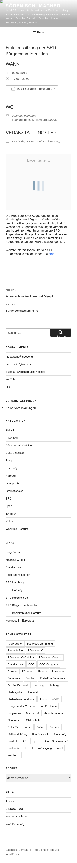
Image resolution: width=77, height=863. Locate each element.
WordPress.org (15, 824)
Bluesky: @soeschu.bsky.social (25, 371)
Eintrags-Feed (14, 809)
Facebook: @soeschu (19, 364)
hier (51, 254)
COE (31, 664)
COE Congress (15, 453)
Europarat (58, 671)
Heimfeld (33, 692)
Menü (40, 32)
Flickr (9, 387)
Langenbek (14, 713)
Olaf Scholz (33, 720)
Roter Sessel (40, 734)
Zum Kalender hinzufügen (34, 89)
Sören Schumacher (33, 5)
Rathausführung (17, 734)
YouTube (11, 379)
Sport (9, 506)
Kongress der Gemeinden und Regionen (32, 706)
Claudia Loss (13, 567)
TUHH (29, 748)
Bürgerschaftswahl (50, 657)
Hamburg (11, 468)
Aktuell (10, 430)
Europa (10, 460)
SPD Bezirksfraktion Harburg (23, 613)
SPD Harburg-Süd (17, 597)
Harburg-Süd (15, 692)
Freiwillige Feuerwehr (53, 678)
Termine (11, 513)
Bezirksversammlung (40, 643)
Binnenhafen (15, 650)
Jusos (43, 699)
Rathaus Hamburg (24, 115)
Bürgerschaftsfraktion (19, 445)
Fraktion (30, 678)
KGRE (56, 699)
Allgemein (12, 437)
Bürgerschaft (13, 552)
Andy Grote (15, 643)
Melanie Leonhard (54, 713)
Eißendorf (27, 671)
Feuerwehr (14, 678)
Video (9, 521)
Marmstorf (32, 713)
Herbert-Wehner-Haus (21, 699)
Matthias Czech (15, 559)
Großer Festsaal (18, 685)
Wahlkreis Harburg (17, 529)
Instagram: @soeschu (19, 356)
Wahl (60, 748)
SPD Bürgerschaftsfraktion (22, 605)
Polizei (40, 727)
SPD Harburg (14, 590)
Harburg (11, 475)
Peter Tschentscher (18, 575)
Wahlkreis (14, 755)
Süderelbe (14, 748)
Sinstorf (12, 741)
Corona (12, 671)
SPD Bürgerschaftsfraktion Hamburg (36, 141)
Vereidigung (45, 748)
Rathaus (54, 727)
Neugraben (14, 720)
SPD (8, 498)
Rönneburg (59, 734)
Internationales (14, 491)
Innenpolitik (12, 483)
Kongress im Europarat (20, 620)
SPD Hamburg (15, 582)
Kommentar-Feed (16, 816)
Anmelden (12, 801)
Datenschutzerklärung (19, 849)
